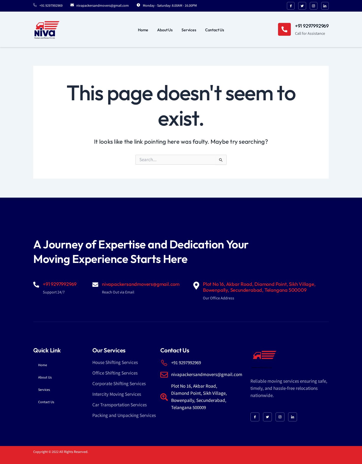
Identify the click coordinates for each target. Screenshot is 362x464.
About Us (165, 29)
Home (143, 29)
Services (188, 29)
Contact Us (214, 29)
